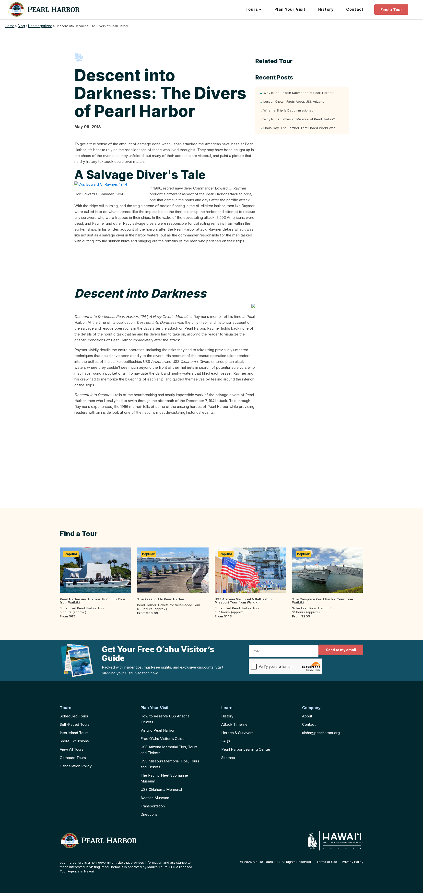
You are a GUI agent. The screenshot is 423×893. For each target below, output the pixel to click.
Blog (21, 26)
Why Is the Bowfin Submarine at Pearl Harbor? (298, 93)
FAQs (225, 741)
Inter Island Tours (74, 732)
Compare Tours (73, 757)
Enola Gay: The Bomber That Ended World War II (300, 128)
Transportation (153, 806)
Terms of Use (327, 861)
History (227, 716)
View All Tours (71, 749)
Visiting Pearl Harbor (158, 730)
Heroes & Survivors (237, 732)
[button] (253, 9)
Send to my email (341, 650)
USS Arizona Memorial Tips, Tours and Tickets (169, 750)
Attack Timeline (234, 724)
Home (9, 26)
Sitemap (228, 757)
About (307, 716)
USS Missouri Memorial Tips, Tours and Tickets (170, 764)
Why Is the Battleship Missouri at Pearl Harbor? (299, 119)
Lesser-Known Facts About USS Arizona (294, 101)
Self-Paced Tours (75, 724)
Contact (309, 724)
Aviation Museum (155, 797)
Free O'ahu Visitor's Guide (163, 738)
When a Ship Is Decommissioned (288, 110)
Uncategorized (40, 26)
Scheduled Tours (74, 716)
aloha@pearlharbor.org (321, 732)
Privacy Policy (352, 861)
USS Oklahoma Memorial (161, 789)
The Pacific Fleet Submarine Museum (164, 778)
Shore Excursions (74, 741)
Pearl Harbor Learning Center (245, 749)
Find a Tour (391, 9)
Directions (149, 814)
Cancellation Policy (76, 766)
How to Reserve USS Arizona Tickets (165, 719)
